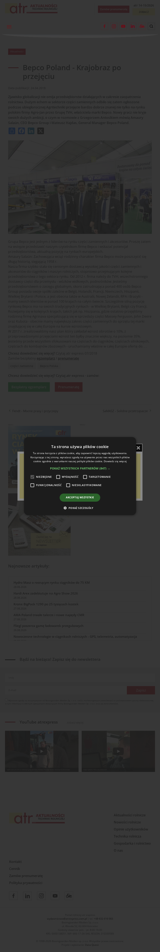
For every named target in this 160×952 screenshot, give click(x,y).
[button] (80, 468)
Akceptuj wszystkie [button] (80, 497)
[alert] (80, 476)
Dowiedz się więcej (115, 461)
